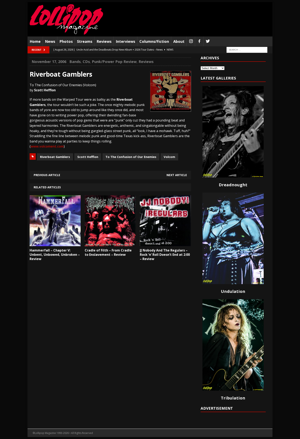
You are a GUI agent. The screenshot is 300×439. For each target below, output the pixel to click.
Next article (177, 175)
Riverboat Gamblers (55, 157)
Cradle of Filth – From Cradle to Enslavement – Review (108, 252)
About (178, 41)
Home (35, 41)
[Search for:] (247, 50)
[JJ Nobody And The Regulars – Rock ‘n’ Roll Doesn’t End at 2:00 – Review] (165, 243)
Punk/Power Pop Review (114, 61)
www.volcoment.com (47, 146)
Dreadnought (233, 185)
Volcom (169, 157)
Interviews (125, 41)
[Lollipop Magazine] (66, 19)
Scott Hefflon (87, 157)
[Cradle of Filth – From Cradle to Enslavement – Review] (110, 243)
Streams (84, 41)
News (50, 41)
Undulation (233, 291)
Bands (75, 61)
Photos (66, 41)
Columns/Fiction (154, 41)
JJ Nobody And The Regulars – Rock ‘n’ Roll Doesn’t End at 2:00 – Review (165, 254)
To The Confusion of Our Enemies (131, 157)
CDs (86, 61)
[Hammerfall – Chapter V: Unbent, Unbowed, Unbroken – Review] (55, 243)
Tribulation (233, 398)
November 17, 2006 (49, 61)
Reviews (104, 41)
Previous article (47, 175)
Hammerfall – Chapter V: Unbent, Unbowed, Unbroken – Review (55, 254)
